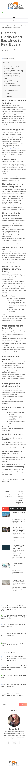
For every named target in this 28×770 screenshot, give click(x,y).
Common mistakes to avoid (10, 87)
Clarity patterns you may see (12, 75)
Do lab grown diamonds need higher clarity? (14, 92)
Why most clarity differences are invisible (14, 70)
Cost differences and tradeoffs (11, 82)
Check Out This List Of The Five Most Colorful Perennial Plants (18, 547)
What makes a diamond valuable (11, 67)
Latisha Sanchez (5, 51)
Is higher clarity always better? (13, 90)
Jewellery (11, 479)
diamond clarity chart (15, 148)
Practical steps (9, 80)
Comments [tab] (20, 508)
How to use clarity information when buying (12, 77)
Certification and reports (9, 83)
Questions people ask (10, 88)
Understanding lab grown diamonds (12, 73)
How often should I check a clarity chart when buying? (15, 95)
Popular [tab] (5, 508)
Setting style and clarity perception (12, 85)
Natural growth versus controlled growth (13, 72)
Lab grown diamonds (17, 206)
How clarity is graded (9, 68)
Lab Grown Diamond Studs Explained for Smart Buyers (8, 494)
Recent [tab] (12, 508)
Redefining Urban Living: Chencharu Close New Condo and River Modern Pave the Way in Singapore (19, 498)
